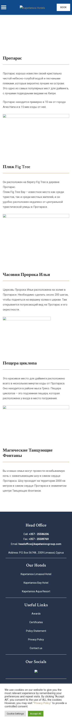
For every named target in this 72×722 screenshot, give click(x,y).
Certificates (36, 622)
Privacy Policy (36, 639)
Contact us (36, 648)
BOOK (63, 7)
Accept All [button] (35, 713)
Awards (36, 613)
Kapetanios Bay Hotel (36, 582)
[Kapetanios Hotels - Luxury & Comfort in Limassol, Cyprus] (32, 7)
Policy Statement (36, 630)
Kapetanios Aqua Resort (36, 591)
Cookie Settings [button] (15, 713)
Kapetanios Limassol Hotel (36, 574)
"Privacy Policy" (42, 703)
